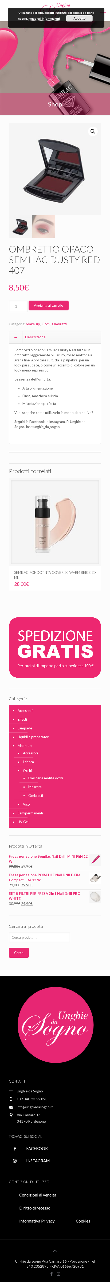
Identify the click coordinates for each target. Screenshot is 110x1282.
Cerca (18, 953)
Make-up (33, 324)
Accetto (79, 18)
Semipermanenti (30, 813)
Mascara (35, 787)
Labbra (28, 762)
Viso (26, 804)
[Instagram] (58, 1273)
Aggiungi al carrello (48, 305)
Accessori (25, 710)
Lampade (25, 728)
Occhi (46, 324)
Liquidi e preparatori (33, 737)
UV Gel (23, 822)
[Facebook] (51, 1273)
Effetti (22, 719)
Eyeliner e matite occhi (45, 778)
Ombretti (59, 324)
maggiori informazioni (44, 18)
